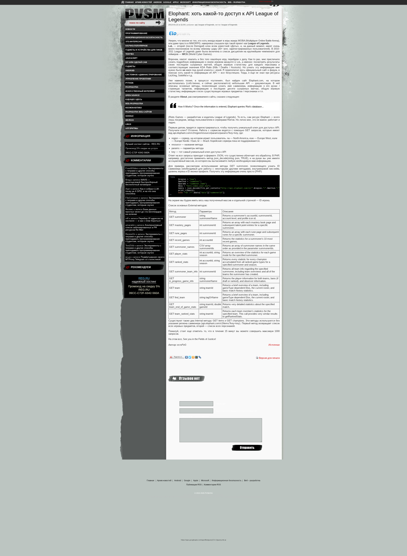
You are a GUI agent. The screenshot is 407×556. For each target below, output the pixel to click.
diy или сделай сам (136, 62)
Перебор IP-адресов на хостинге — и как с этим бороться (144, 219)
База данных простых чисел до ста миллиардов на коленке (143, 211)
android (130, 70)
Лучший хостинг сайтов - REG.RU (142, 144)
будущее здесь (133, 99)
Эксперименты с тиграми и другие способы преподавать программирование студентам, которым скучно (144, 172)
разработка (131, 87)
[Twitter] (190, 357)
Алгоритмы (131, 128)
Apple (176, 2)
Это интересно (133, 42)
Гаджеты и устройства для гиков (143, 50)
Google (167, 2)
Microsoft (185, 2)
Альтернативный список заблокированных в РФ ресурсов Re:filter (143, 227)
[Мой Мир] (196, 357)
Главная (129, 2)
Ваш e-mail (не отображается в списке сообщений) (236, 411)
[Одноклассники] (193, 357)
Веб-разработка (134, 103)
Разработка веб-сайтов (138, 112)
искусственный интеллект (140, 91)
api (196, 25)
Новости (130, 29)
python (129, 83)
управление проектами (138, 79)
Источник (274, 344)
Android (157, 2)
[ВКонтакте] (186, 357)
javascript (131, 58)
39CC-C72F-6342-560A (137, 152)
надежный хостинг (144, 280)
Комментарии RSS (212, 485)
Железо (129, 120)
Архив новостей (143, 2)
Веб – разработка (236, 2)
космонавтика (133, 108)
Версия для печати (269, 358)
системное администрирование (143, 75)
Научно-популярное (136, 46)
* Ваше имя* (221, 404)
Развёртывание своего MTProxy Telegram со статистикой (144, 258)
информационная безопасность (144, 37)
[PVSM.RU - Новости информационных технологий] (144, 15)
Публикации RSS (194, 485)
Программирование (136, 33)
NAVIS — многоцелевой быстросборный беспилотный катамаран (141, 182)
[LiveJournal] (200, 357)
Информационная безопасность (209, 2)
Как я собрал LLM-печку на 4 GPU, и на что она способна (142, 191)
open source (132, 95)
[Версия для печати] (257, 358)
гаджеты (130, 66)
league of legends (206, 25)
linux (128, 124)
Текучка (129, 54)
